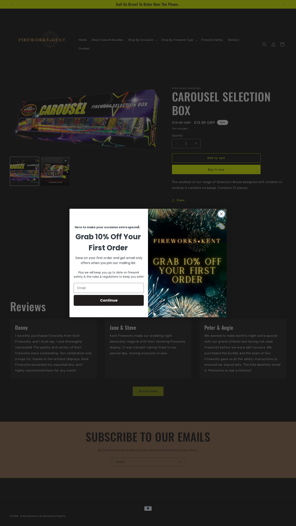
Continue (109, 300)
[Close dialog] (221, 213)
